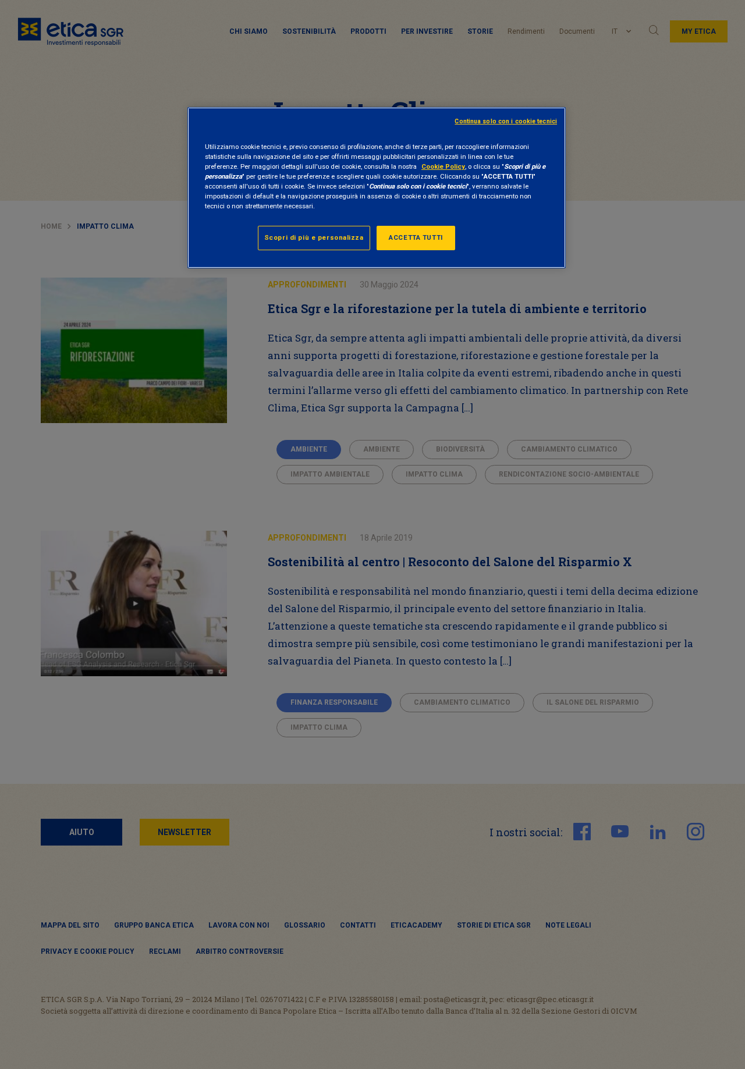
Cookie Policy (443, 166)
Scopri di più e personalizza (314, 237)
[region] (376, 187)
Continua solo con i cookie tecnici (506, 121)
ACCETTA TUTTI (415, 237)
